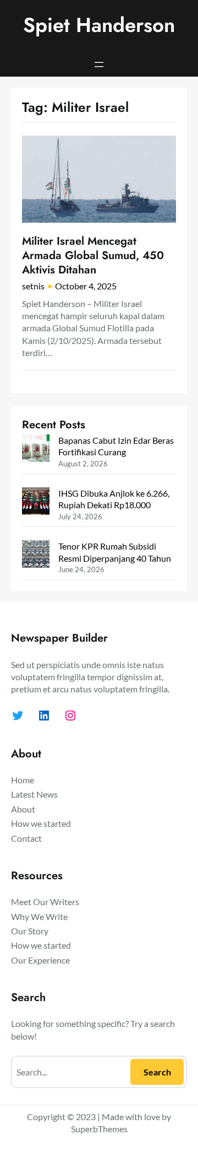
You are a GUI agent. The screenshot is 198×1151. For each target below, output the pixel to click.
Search (157, 1072)
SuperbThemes (99, 1128)
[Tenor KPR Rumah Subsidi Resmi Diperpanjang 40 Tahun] (36, 555)
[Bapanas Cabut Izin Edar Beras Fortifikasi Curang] (36, 449)
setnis (33, 286)
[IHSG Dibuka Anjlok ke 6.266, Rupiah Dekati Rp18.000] (36, 502)
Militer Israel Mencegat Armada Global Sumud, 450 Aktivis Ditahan (93, 255)
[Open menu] (99, 64)
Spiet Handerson (99, 25)
